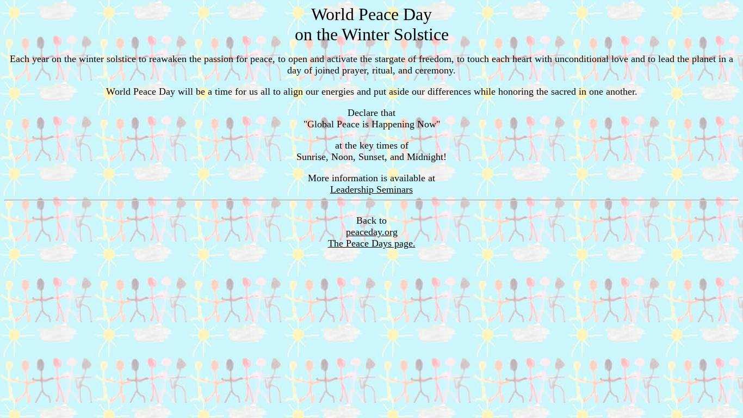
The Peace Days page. (372, 243)
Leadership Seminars (371, 189)
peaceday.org (372, 231)
